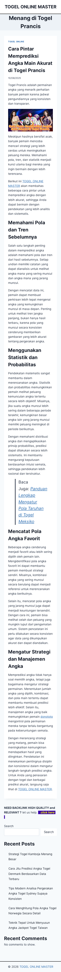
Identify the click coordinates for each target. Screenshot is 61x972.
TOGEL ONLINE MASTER (36, 966)
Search (9, 826)
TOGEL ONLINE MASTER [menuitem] (35, 789)
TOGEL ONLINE (16, 41)
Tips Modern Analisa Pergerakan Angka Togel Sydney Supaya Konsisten (30, 893)
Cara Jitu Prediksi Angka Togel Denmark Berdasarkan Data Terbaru (29, 874)
